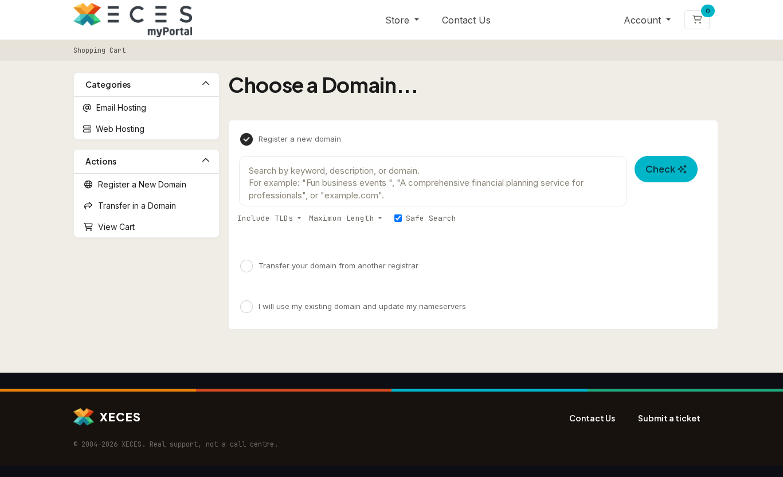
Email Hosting (119, 107)
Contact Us (466, 20)
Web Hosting (117, 129)
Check (661, 169)
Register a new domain (300, 138)
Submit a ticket (669, 418)
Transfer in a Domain (134, 205)
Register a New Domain (139, 184)
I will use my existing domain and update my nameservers (362, 306)
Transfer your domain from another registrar (338, 264)
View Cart (114, 227)
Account (644, 20)
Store (398, 20)
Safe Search (431, 218)
